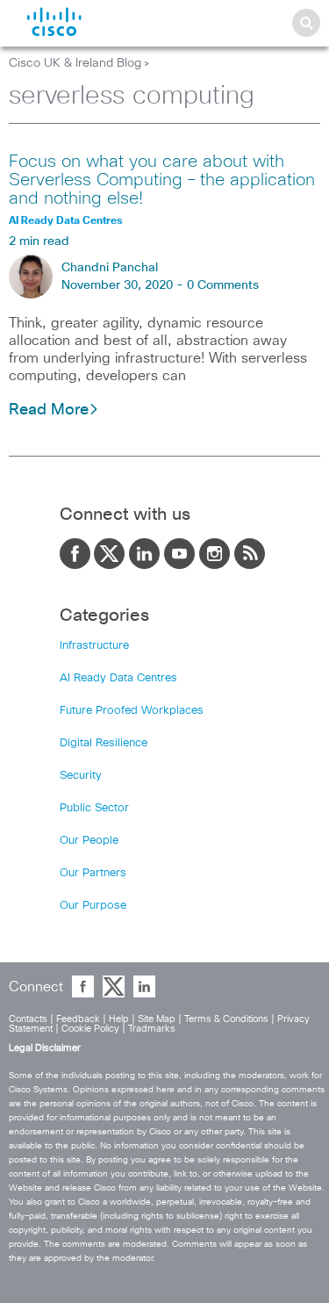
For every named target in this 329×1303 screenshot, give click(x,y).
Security (81, 775)
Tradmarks (151, 1028)
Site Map (156, 1019)
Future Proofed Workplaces (132, 710)
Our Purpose (93, 905)
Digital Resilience (103, 743)
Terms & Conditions (226, 1019)
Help (119, 1019)
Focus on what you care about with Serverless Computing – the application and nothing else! (162, 180)
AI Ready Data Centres (118, 678)
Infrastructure (94, 646)
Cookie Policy (90, 1028)
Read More (49, 410)
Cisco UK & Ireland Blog (75, 63)
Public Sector (94, 808)
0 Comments (223, 285)
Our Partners (93, 873)
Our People (89, 840)
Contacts (28, 1019)
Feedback (78, 1019)
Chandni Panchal (109, 268)
